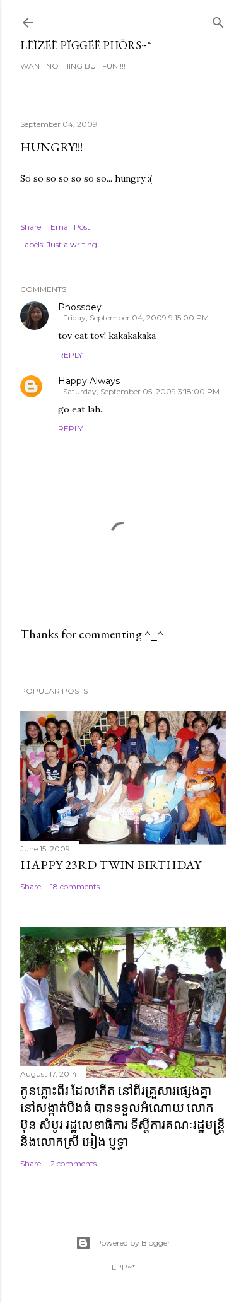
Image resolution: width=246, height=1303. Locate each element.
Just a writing (72, 244)
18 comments (75, 886)
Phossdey (80, 307)
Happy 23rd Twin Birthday (110, 864)
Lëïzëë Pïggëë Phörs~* (85, 45)
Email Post (70, 226)
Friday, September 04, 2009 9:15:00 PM (136, 317)
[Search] (218, 20)
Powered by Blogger (133, 1242)
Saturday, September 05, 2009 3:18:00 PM (141, 391)
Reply (70, 354)
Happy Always (89, 381)
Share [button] (30, 226)
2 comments (73, 1163)
